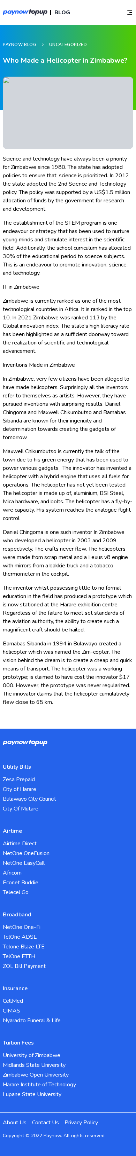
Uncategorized (68, 44)
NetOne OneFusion (26, 853)
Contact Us (45, 1122)
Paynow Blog (20, 44)
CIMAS (11, 1011)
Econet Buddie (20, 882)
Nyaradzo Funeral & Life (32, 1020)
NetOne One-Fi (21, 927)
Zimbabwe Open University (36, 1075)
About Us (15, 1122)
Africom (12, 873)
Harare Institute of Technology (39, 1084)
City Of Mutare (20, 809)
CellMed (13, 1001)
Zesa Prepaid (19, 779)
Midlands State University (34, 1065)
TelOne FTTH (19, 956)
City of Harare (19, 789)
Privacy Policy (81, 1122)
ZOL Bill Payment (24, 966)
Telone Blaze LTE (24, 947)
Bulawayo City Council (29, 799)
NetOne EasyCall (24, 863)
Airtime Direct (20, 843)
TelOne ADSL (20, 937)
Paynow (52, 1135)
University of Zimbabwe (31, 1055)
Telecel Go (16, 892)
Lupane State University (32, 1094)
